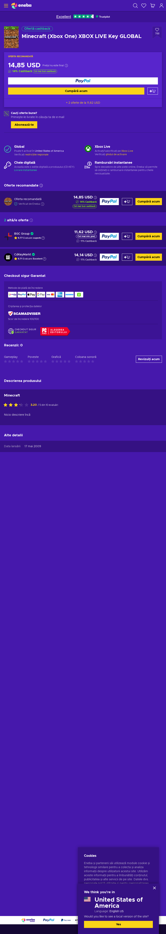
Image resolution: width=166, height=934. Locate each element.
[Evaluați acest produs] (17, 405)
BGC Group (22, 233)
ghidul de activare (116, 154)
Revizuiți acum (149, 359)
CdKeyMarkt (22, 254)
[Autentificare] (161, 5)
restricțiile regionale (36, 154)
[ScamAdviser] (24, 313)
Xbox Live (127, 151)
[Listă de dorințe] (143, 5)
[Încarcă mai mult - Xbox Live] (88, 149)
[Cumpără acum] (83, 80)
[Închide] (154, 887)
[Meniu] (5, 5)
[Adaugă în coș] (152, 91)
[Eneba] (21, 5)
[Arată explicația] (43, 238)
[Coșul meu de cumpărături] (152, 5)
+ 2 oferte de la (83, 102)
